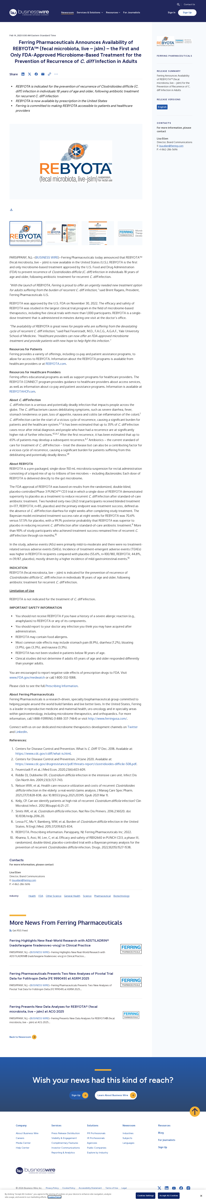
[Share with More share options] (56, 74)
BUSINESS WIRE (47, 257)
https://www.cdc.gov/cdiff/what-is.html (43, 753)
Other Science (53, 895)
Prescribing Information (62, 686)
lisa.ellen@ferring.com (24, 880)
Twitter (132, 727)
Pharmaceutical (102, 895)
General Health (72, 895)
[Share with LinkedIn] (23, 74)
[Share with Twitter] (29, 74)
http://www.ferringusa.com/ (107, 718)
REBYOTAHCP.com (22, 391)
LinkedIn (21, 732)
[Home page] (29, 12)
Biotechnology (121, 895)
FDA (40, 895)
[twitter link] (159, 1188)
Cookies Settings (145, 1195)
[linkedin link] (166, 1188)
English (162, 107)
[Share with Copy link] (49, 74)
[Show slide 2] (62, 233)
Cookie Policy (54, 1197)
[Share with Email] (42, 74)
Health (32, 895)
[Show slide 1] (26, 233)
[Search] (178, 4)
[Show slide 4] (134, 233)
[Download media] (11, 209)
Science (87, 895)
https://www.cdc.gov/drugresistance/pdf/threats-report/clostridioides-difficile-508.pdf (76, 764)
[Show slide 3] (98, 233)
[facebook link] (181, 1188)
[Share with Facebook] (36, 74)
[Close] (201, 1195)
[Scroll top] (195, 1111)
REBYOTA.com (56, 364)
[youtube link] (174, 1188)
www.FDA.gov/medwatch (27, 677)
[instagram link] (188, 1188)
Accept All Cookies (169, 1195)
